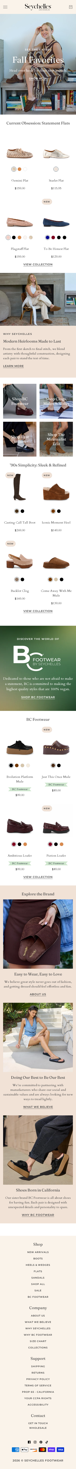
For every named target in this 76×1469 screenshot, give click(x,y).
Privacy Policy (38, 1379)
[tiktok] (47, 1442)
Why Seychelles (38, 1328)
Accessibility (38, 1404)
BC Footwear (38, 719)
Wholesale (38, 1427)
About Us (38, 1315)
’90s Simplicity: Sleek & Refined (38, 465)
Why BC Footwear (38, 1334)
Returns (38, 1372)
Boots (38, 1258)
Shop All (38, 1284)
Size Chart (38, 1341)
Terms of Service (38, 1385)
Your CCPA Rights (38, 1398)
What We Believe (38, 1322)
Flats (38, 1271)
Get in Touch (38, 1423)
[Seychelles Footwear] (38, 7)
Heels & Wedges (38, 1264)
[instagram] (35, 1442)
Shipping (38, 1366)
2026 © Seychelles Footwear (38, 1460)
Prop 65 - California (38, 1391)
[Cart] (71, 7)
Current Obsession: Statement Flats (38, 123)
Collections (38, 1347)
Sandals (38, 1277)
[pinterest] (41, 1442)
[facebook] (29, 1442)
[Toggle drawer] (5, 7)
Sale (38, 1290)
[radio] (13, 169)
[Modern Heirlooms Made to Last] (38, 299)
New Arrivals (38, 1252)
